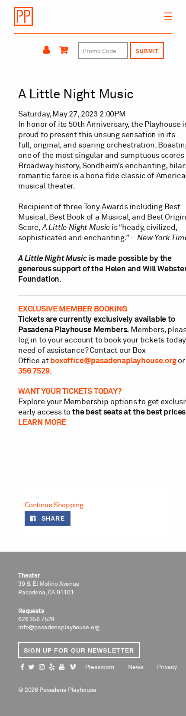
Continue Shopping (54, 505)
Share (52, 518)
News (135, 667)
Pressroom (99, 667)
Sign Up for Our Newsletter (79, 650)
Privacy (167, 667)
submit (147, 51)
